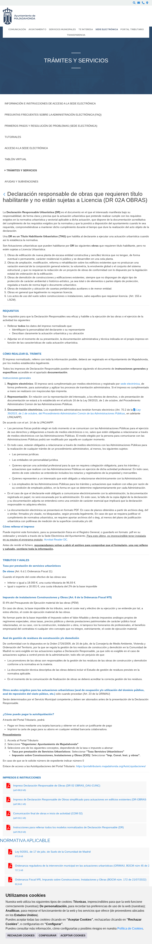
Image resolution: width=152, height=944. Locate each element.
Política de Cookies (130, 928)
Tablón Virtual (16, 159)
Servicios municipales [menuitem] (62, 29)
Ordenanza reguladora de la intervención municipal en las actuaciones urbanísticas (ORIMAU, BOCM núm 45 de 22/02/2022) (82, 867)
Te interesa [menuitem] (85, 29)
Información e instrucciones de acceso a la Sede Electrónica (50, 103)
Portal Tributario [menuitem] (132, 29)
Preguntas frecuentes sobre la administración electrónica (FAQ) (53, 114)
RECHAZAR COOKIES (20, 935)
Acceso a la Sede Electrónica (26, 148)
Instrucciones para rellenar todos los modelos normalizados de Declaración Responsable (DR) (69, 829)
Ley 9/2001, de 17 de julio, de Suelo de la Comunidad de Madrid (53, 853)
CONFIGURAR (47, 935)
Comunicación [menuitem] (17, 29)
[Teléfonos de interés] (143, 2)
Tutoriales (13, 136)
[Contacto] (138, 2)
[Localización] (147, 2)
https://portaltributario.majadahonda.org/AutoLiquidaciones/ (111, 766)
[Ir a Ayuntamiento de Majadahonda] (21, 16)
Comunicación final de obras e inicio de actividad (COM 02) (48, 815)
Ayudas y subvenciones (21, 181)
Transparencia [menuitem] (76, 35)
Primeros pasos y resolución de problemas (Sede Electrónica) (51, 125)
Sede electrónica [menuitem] (106, 29)
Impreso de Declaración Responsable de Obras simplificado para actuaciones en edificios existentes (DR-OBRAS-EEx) (79, 801)
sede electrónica (130, 383)
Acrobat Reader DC (55, 539)
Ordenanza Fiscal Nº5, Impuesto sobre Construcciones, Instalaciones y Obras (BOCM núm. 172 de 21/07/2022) (80, 881)
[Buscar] (134, 2)
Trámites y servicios (21, 170)
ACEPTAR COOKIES (72, 935)
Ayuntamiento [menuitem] (37, 29)
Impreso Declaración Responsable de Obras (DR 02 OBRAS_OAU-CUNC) (57, 787)
